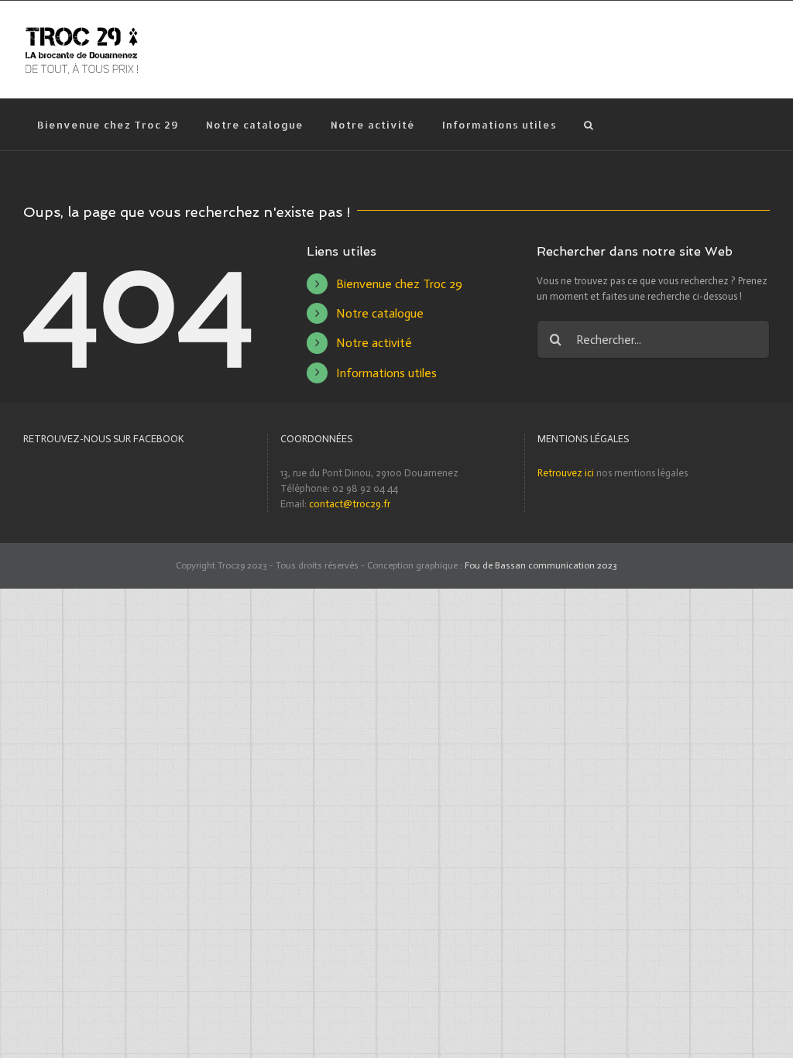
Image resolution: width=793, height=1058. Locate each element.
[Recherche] (588, 124)
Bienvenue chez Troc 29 (399, 284)
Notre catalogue (380, 313)
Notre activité (374, 342)
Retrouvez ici (565, 473)
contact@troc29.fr (349, 504)
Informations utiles (386, 373)
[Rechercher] (653, 338)
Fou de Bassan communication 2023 (541, 565)
